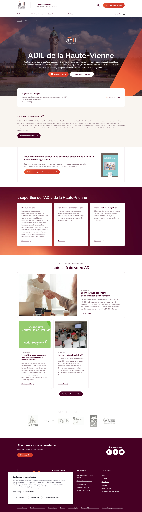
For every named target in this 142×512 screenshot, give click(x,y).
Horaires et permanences (82, 74)
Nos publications (28, 208)
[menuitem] (23, 14)
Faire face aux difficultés (110, 492)
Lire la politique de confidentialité (23, 492)
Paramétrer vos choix (52, 497)
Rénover (104, 485)
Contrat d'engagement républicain (112, 508)
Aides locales (81, 484)
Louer (104, 475)
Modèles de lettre (83, 487)
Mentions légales (73, 508)
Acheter (104, 479)
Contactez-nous (60, 74)
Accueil (19, 21)
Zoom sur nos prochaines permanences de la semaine (96, 294)
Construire (105, 482)
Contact (62, 508)
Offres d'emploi (22, 508)
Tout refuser (35, 497)
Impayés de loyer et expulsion (105, 208)
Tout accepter (20, 497)
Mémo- (83, 491)
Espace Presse (52, 508)
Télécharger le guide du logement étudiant (42, 172)
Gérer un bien (106, 488)
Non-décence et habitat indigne (70, 208)
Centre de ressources (84, 481)
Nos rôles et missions (27, 136)
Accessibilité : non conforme (90, 508)
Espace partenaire (115, 5)
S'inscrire (23, 455)
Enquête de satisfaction (37, 508)
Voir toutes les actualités (71, 394)
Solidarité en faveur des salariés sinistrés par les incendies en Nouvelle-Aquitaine (33, 357)
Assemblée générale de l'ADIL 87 (70, 355)
